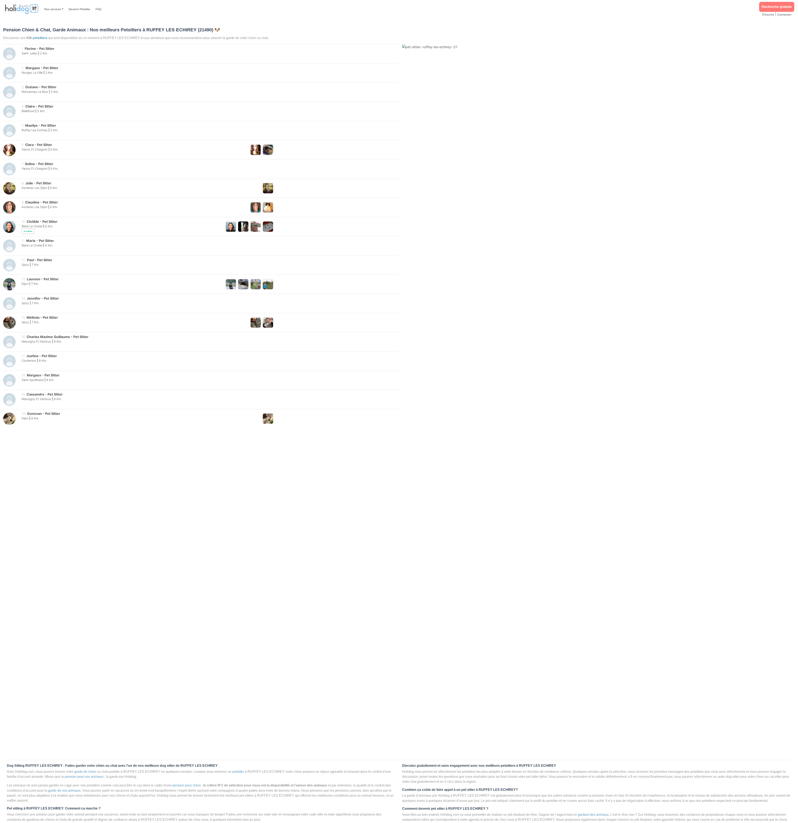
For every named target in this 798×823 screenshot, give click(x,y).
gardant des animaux (593, 814)
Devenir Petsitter (79, 9)
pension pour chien (186, 785)
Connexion (784, 14)
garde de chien (85, 771)
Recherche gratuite (777, 7)
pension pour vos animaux (84, 776)
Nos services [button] (52, 9)
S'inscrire (768, 14)
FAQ (98, 9)
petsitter (238, 771)
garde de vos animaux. (64, 790)
